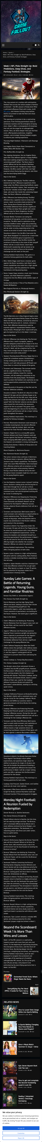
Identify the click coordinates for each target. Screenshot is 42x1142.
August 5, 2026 (24, 1014)
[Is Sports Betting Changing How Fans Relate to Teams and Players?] (10, 1028)
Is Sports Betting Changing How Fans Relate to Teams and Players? (28, 1027)
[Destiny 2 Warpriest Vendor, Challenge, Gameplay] (10, 1100)
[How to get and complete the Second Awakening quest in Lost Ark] (10, 1084)
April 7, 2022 (23, 1087)
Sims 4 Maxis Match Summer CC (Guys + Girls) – (28, 1047)
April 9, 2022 (23, 1070)
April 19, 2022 (23, 1051)
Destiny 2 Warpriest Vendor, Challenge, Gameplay (25, 1098)
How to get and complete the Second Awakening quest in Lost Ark (28, 1083)
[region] (21, 1125)
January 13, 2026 (24, 1031)
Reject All (21, 1138)
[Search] (38, 45)
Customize (21, 1133)
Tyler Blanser (9, 75)
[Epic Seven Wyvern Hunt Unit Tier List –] (10, 1068)
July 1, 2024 (18, 75)
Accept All (21, 1128)
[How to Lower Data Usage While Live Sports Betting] (10, 1012)
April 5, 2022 (23, 1103)
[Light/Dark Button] (34, 45)
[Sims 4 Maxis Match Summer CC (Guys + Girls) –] (10, 1048)
